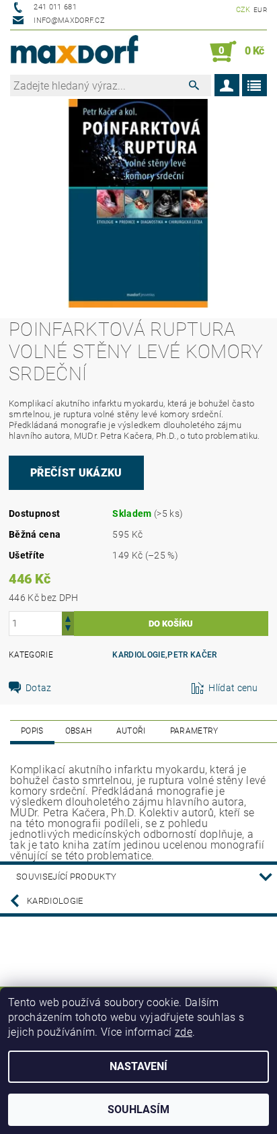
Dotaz (39, 687)
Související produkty (66, 877)
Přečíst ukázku (76, 472)
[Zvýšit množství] (68, 617)
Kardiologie (138, 655)
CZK (243, 9)
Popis (32, 731)
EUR (260, 9)
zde (183, 1032)
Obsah (78, 731)
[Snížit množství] (68, 629)
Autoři (131, 731)
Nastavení (138, 1066)
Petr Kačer (191, 655)
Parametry (194, 731)
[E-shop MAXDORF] (74, 51)
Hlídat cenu (233, 687)
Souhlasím (138, 1109)
